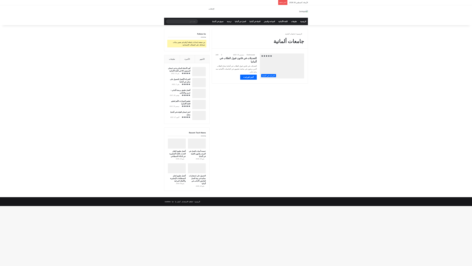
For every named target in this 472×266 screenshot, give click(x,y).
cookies (168, 202)
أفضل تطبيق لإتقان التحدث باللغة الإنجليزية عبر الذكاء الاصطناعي (177, 153)
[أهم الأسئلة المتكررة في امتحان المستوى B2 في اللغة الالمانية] (199, 71)
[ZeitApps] (303, 11)
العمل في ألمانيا (240, 21)
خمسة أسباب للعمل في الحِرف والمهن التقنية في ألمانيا (197, 153)
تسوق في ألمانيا (217, 21)
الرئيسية (303, 21)
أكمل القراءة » (248, 77)
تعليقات (172, 59)
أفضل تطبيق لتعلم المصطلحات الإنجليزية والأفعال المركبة (178, 178)
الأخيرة (187, 59)
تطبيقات (294, 21)
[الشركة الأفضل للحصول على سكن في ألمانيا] (199, 82)
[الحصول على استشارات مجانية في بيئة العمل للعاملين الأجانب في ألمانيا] (197, 168)
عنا (173, 202)
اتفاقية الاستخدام (187, 202)
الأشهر (202, 59)
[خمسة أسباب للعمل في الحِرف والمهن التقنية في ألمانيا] (197, 144)
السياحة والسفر (269, 21)
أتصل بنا (178, 202)
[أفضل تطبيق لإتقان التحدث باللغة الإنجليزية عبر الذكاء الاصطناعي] (177, 144)
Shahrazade (251, 55)
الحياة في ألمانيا (255, 21)
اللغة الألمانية (283, 21)
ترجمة (229, 21)
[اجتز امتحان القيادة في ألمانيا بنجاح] (199, 115)
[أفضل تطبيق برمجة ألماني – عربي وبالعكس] (199, 93)
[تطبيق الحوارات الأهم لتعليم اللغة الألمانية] (199, 104)
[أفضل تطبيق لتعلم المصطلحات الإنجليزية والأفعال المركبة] (177, 168)
